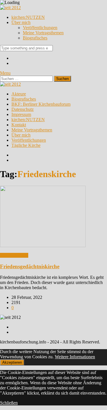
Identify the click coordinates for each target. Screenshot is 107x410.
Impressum (21, 114)
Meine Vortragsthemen (43, 32)
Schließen (9, 402)
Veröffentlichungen (40, 27)
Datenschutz (22, 109)
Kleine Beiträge (14, 255)
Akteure (18, 93)
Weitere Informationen (75, 356)
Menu (5, 73)
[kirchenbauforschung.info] (10, 7)
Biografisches (35, 37)
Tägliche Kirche (26, 145)
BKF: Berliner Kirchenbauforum (40, 104)
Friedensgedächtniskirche (29, 266)
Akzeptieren (12, 362)
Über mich (21, 22)
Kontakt (18, 124)
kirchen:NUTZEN (28, 17)
